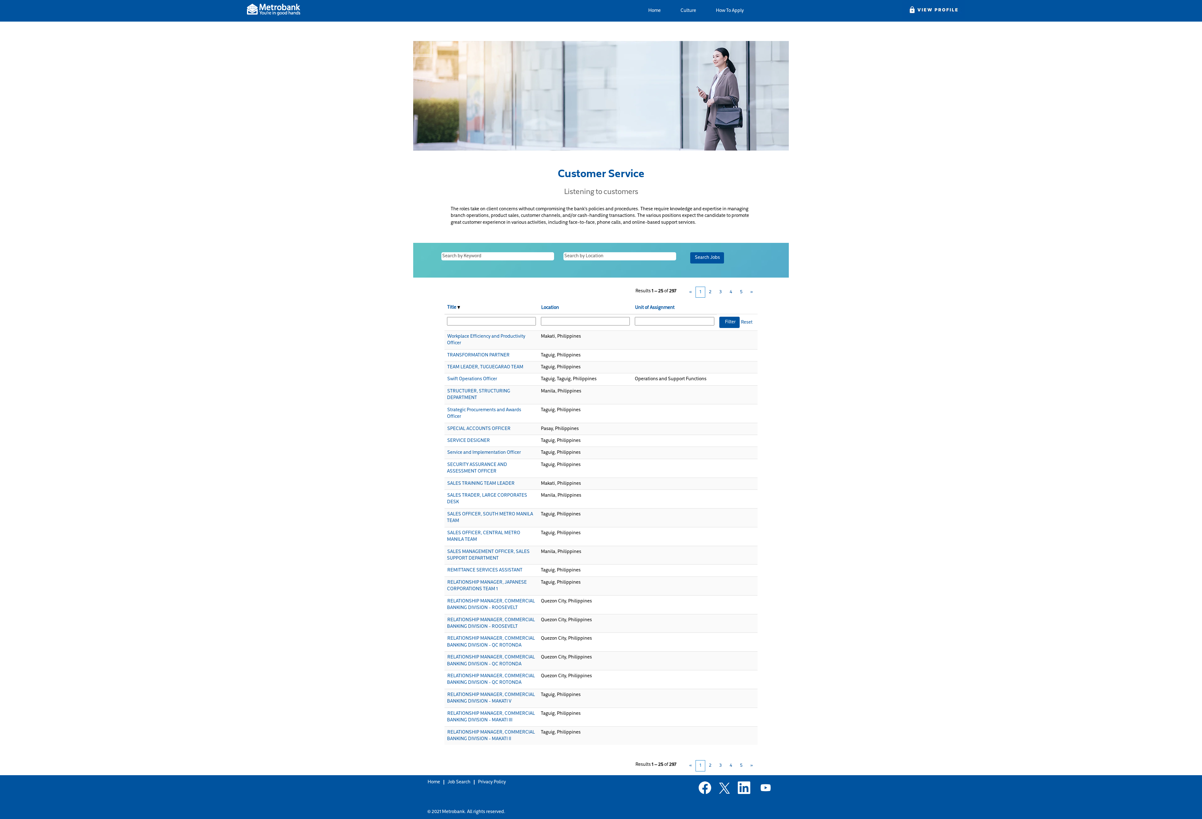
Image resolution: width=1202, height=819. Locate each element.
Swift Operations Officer (472, 379)
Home (654, 10)
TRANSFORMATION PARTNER (478, 355)
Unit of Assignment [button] (655, 307)
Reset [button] (747, 322)
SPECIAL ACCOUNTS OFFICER (479, 429)
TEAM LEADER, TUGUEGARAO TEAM (485, 367)
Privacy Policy (492, 782)
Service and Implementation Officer (484, 452)
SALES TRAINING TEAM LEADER (481, 483)
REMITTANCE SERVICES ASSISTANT (484, 570)
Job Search (459, 782)
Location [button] (550, 307)
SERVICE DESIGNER (468, 440)
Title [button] (452, 307)
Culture (688, 10)
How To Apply (730, 10)
